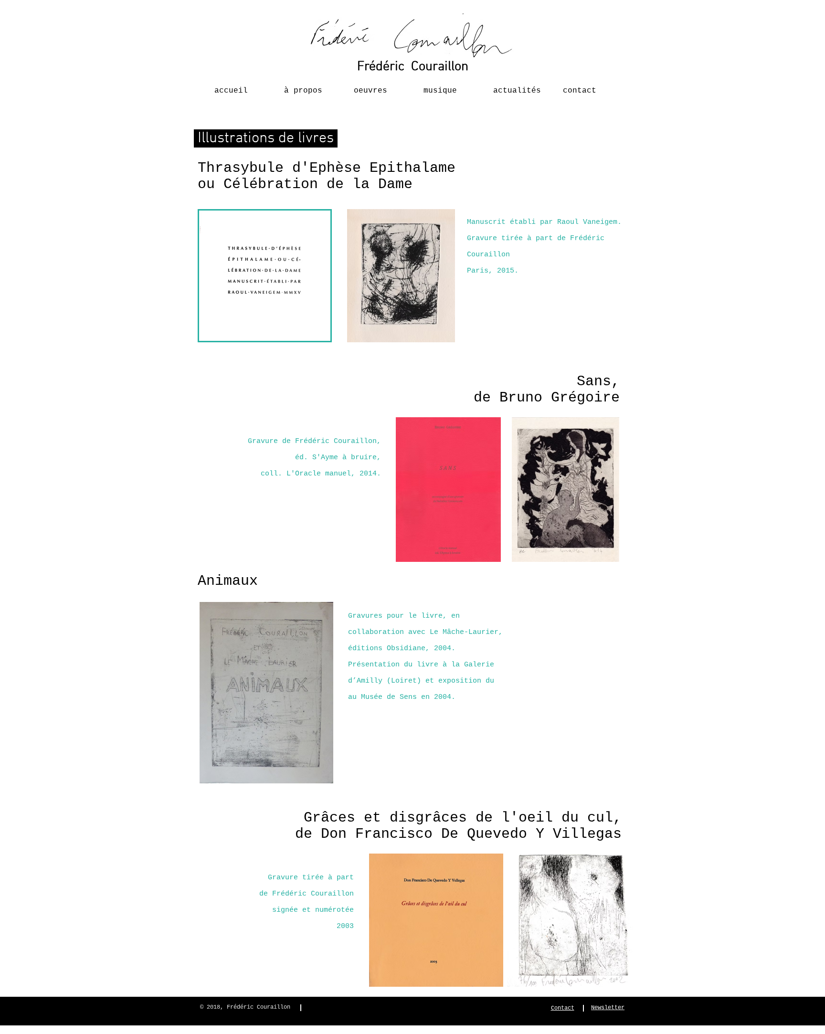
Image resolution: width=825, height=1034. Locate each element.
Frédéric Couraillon (412, 67)
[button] (308, 86)
